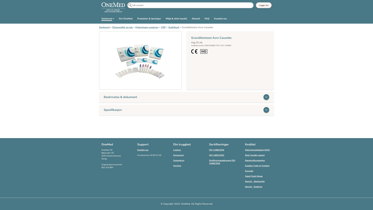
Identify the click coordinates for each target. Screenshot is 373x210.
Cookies (177, 150)
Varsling (177, 165)
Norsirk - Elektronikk (255, 181)
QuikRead (173, 27)
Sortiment (104, 27)
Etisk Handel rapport (255, 155)
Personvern (178, 155)
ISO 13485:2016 (216, 150)
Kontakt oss (142, 150)
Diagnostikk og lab (122, 27)
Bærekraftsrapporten (255, 160)
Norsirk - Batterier (253, 186)
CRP (163, 27)
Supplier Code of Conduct (257, 165)
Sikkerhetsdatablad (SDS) (257, 150)
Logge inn (263, 5)
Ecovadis (249, 171)
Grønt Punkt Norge (254, 176)
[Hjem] (113, 7)
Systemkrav (178, 160)
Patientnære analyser (146, 27)
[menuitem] (107, 19)
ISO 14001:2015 (216, 155)
